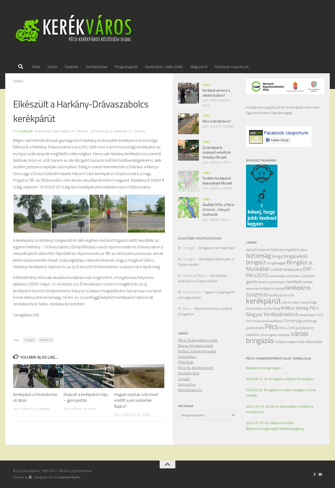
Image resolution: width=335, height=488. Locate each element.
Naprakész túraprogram (263, 368)
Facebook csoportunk (232, 66)
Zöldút (280, 341)
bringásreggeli (276, 263)
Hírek (36, 66)
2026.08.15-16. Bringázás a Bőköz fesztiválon (280, 379)
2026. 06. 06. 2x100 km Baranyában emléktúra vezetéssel (279, 409)
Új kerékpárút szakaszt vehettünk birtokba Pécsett (217, 152)
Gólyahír (184, 379)
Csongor (25, 131)
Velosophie (284, 335)
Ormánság (293, 321)
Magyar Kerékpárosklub (272, 314)
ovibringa (309, 320)
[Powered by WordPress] (30, 477)
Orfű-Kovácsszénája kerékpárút (264, 321)
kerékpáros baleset (271, 288)
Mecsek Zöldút (307, 315)
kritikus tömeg (271, 308)
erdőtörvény (293, 276)
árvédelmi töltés (295, 342)
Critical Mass (187, 356)
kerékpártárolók (281, 295)
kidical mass (290, 302)
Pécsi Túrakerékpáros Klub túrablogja (278, 358)
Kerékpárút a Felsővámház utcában (35, 397)
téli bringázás (269, 335)
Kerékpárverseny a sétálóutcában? (216, 93)
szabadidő (253, 334)
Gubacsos (308, 275)
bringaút (30, 340)
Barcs (304, 250)
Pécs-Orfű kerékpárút (296, 327)
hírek (18, 81)
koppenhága (308, 302)
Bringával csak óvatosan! (216, 247)
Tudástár (72, 66)
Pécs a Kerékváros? (217, 121)
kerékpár (294, 282)
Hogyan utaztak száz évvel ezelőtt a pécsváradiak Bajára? (136, 400)
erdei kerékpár (277, 276)
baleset (264, 249)
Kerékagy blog (188, 373)
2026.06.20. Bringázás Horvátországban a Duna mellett (281, 392)
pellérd (251, 327)
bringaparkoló (295, 256)
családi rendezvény (286, 269)
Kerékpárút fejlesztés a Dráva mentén (202, 278)
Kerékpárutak (97, 66)
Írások (52, 66)
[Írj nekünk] (320, 474)
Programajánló (126, 66)
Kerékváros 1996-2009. (164, 66)
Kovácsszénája (254, 308)
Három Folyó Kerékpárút (272, 282)
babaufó (252, 249)
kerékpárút (46, 340)
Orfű (319, 314)
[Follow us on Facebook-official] (314, 474)
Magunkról (199, 66)
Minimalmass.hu (190, 389)
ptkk (261, 328)
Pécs (271, 326)
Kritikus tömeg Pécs (300, 307)
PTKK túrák (185, 362)
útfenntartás (313, 341)
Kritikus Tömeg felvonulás (197, 351)
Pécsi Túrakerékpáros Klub (197, 340)
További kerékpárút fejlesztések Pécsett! (217, 181)
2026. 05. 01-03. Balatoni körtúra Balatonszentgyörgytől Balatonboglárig (274, 425)
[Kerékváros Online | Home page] (74, 30)
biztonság (258, 255)
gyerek (251, 282)
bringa (277, 256)
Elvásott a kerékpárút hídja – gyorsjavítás (86, 397)
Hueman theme (69, 477)
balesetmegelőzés (285, 249)
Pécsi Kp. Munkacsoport (196, 367)
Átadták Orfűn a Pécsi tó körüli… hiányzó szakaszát (218, 209)
